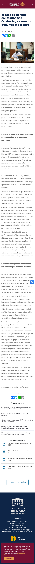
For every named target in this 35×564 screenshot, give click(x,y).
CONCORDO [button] (9, 558)
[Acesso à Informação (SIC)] (18, 538)
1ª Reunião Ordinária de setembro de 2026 (19, 444)
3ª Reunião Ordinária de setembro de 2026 (19, 459)
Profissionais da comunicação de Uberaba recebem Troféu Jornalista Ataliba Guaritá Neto (17, 408)
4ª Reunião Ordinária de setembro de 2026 (19, 467)
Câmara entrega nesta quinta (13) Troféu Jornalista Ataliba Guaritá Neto (17, 421)
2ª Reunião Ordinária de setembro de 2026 (19, 452)
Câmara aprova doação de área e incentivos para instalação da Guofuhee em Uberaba (16, 434)
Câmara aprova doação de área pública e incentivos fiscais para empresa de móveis (14, 427)
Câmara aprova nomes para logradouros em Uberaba (15, 414)
